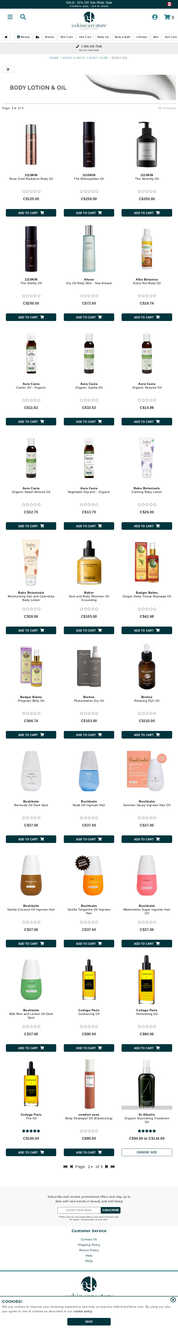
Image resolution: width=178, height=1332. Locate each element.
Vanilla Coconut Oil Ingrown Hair (31, 907)
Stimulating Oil (147, 1012)
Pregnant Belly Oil (31, 698)
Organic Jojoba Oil (89, 385)
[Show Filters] (8, 69)
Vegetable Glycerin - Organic (89, 490)
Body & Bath (123, 37)
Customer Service (89, 1231)
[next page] (107, 1167)
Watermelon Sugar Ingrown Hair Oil (147, 909)
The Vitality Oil (31, 281)
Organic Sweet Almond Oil (31, 490)
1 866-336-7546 (91, 46)
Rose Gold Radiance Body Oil (31, 176)
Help (89, 1255)
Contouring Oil (89, 1012)
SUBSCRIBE (110, 1210)
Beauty (25, 37)
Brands (49, 37)
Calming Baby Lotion (147, 490)
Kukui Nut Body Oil (147, 281)
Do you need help (89, 50)
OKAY (89, 1321)
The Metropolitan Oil (89, 176)
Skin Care (66, 37)
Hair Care (85, 37)
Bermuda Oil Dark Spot (31, 803)
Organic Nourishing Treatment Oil (147, 1118)
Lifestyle (142, 37)
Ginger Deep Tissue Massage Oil (147, 594)
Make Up (103, 37)
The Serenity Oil (147, 176)
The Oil (31, 1116)
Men (156, 37)
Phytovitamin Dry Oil (89, 698)
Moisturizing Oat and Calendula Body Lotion (31, 596)
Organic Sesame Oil (147, 385)
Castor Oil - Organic (31, 385)
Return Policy (89, 1250)
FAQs (89, 1261)
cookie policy (82, 1311)
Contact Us (89, 1239)
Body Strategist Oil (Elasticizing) (89, 1116)
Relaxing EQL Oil (146, 698)
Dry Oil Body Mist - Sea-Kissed (89, 281)
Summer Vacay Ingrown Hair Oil (146, 803)
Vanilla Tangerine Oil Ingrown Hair (89, 909)
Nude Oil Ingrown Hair (89, 803)
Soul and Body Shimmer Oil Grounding (89, 596)
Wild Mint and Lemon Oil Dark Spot (31, 1013)
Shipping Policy (89, 1244)
